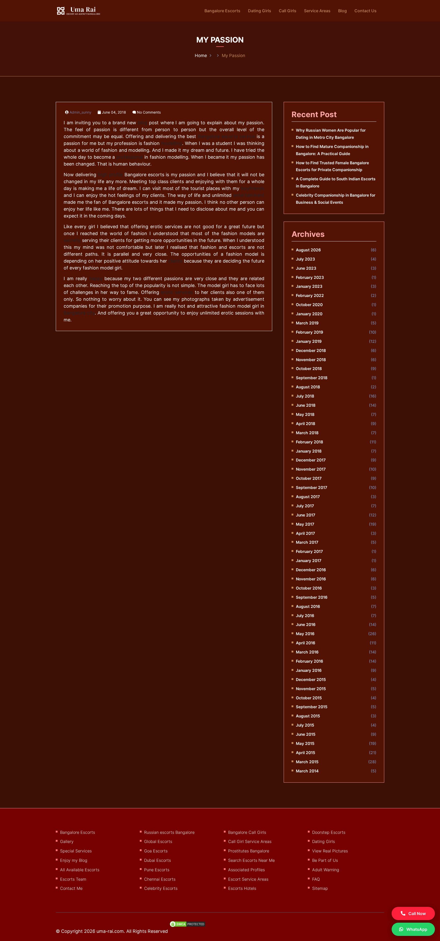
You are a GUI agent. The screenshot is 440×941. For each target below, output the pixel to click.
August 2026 (308, 250)
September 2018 (311, 377)
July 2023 (305, 259)
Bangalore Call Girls (247, 832)
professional (129, 157)
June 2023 (306, 268)
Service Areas (317, 10)
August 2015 (308, 716)
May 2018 (305, 414)
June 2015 (305, 734)
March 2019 (307, 323)
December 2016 (311, 569)
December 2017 (311, 460)
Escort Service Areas (248, 879)
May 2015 (305, 743)
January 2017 (308, 560)
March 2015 (307, 761)
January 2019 (309, 341)
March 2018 (307, 432)
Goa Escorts (156, 850)
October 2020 (309, 304)
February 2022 (310, 295)
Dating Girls (259, 10)
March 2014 (307, 771)
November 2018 (311, 359)
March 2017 (307, 542)
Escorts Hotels (242, 888)
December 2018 (311, 350)
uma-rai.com (110, 931)
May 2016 (305, 633)
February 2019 (309, 332)
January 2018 (309, 451)
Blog (342, 10)
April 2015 (305, 752)
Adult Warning (325, 869)
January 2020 (309, 313)
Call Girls (287, 10)
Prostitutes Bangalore (248, 850)
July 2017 (305, 505)
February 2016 (309, 661)
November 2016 (311, 579)
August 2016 (308, 606)
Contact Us (365, 10)
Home (201, 55)
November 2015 (311, 688)
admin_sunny (80, 112)
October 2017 (309, 478)
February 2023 (310, 277)
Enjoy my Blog (73, 860)
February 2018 (309, 442)
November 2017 (311, 469)
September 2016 (311, 597)
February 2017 (309, 551)
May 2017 (305, 524)
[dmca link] (190, 926)
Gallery (67, 841)
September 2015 (311, 706)
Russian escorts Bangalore (169, 832)
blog (142, 122)
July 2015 (305, 725)
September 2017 (311, 487)
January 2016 (309, 670)
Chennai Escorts (159, 879)
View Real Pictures (330, 850)
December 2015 (311, 679)
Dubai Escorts (157, 860)
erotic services (177, 292)
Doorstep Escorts (328, 832)
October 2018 (309, 368)
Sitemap (320, 888)
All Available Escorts (79, 869)
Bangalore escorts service (226, 136)
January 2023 (309, 286)
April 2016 (305, 642)
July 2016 (305, 615)
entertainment (248, 195)
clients (175, 261)
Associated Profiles (246, 869)
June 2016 (305, 624)
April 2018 (305, 423)
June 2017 (305, 515)
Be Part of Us (325, 860)
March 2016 (307, 652)
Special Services (76, 850)
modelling (171, 143)
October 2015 (309, 697)
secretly (72, 240)
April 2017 (305, 533)
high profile (110, 174)
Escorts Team (73, 879)
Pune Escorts (156, 869)
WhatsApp (416, 929)
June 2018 (305, 405)
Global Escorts (158, 841)
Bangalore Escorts (222, 10)
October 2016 (309, 588)
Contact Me (71, 888)
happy (96, 278)
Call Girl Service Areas (249, 841)
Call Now (416, 913)
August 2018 (308, 387)
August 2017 (308, 496)
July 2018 (305, 396)
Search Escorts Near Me (251, 860)
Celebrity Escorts (160, 888)
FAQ (316, 879)
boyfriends (252, 188)
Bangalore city (79, 313)
